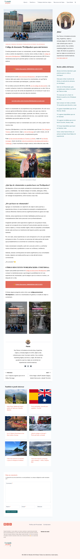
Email (24, 506)
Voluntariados (41, 44)
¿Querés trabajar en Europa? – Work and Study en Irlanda (39, 434)
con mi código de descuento (38, 86)
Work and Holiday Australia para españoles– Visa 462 (39, 407)
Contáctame (46, 524)
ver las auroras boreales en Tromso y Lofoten (22, 138)
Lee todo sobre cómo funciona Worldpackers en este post (28, 101)
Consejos (8, 44)
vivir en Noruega (29, 132)
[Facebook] (5, 524)
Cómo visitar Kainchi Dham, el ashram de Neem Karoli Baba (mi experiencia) (66, 134)
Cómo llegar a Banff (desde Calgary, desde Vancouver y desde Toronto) (40, 375)
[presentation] (16, 396)
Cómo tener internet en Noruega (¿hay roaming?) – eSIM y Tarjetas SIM (40, 460)
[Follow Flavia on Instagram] (28, 366)
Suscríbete (70, 2)
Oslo (43, 129)
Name (8, 506)
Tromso (8, 132)
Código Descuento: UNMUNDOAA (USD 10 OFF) (29, 69)
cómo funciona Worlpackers (26, 76)
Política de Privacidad (35, 524)
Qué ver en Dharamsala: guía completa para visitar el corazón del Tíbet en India (66, 89)
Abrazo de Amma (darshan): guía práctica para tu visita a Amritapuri (66, 73)
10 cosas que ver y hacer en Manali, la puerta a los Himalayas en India (66, 97)
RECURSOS (19, 44)
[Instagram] (7, 524)
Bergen (47, 129)
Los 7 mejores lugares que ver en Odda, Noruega (15, 375)
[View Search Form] (75, 2)
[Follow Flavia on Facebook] (25, 366)
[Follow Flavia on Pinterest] (31, 366)
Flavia (28, 346)
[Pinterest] (10, 524)
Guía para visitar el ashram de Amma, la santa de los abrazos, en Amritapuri (66, 81)
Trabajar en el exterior (29, 44)
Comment (9, 483)
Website (39, 506)
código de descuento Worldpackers (36, 270)
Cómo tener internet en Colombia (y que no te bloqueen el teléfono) (15, 459)
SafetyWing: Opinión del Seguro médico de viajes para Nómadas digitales (15, 408)
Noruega (13, 44)
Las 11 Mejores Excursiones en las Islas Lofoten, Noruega (15, 434)
